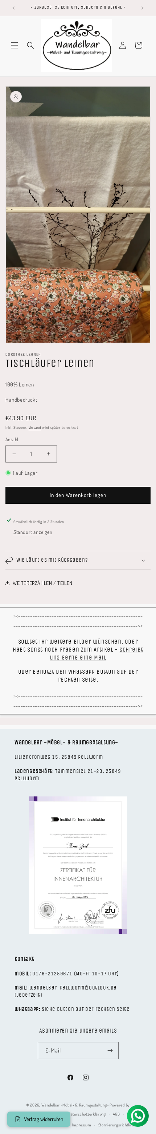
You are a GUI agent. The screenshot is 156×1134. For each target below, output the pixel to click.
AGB (116, 1114)
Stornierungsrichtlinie (116, 1124)
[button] (14, 45)
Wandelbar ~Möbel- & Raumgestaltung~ (75, 1105)
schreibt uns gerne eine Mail (96, 653)
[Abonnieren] (110, 1050)
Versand (35, 427)
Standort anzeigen (32, 532)
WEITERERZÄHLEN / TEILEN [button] (43, 583)
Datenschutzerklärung (87, 1114)
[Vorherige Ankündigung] (13, 8)
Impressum (81, 1124)
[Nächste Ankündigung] (143, 8)
